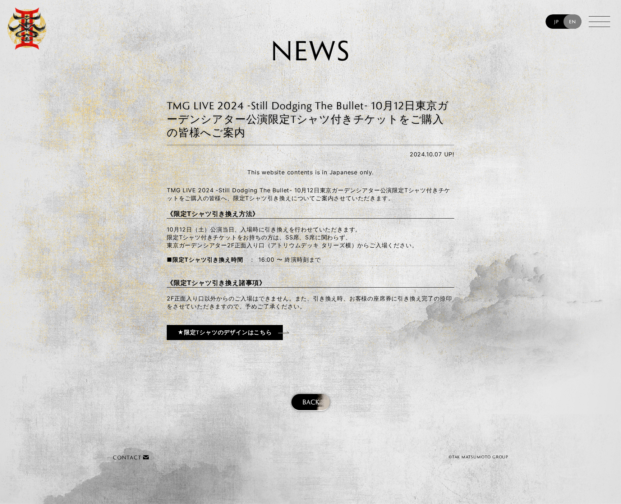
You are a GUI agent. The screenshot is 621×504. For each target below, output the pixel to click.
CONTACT (128, 457)
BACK (310, 402)
